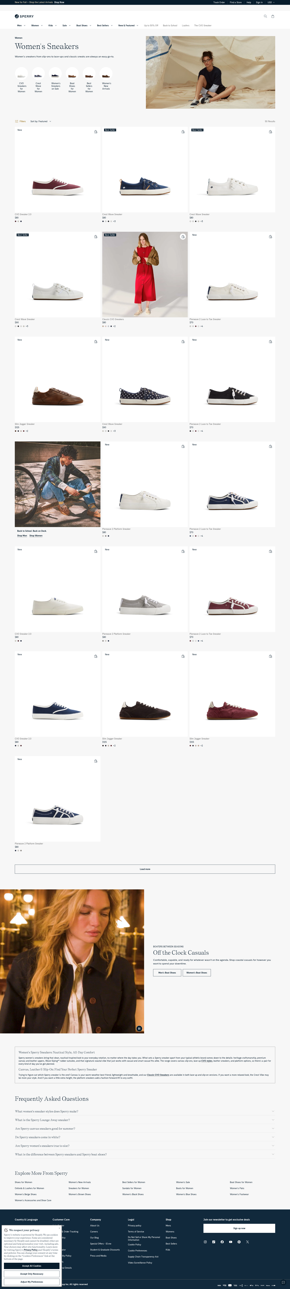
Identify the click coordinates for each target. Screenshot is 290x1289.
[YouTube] (230, 1242)
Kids (50, 25)
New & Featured (126, 25)
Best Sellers (103, 25)
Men (19, 25)
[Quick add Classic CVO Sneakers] (183, 237)
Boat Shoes (81, 25)
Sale (65, 25)
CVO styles (206, 1061)
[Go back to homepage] (24, 16)
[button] (272, 16)
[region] (32, 1256)
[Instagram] (205, 1242)
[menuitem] (24, 25)
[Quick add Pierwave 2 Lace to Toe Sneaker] (270, 237)
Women (35, 25)
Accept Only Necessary (31, 1274)
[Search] (265, 16)
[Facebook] (222, 1242)
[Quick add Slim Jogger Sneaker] (96, 341)
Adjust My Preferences (32, 1282)
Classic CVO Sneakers (158, 1075)
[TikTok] (214, 1242)
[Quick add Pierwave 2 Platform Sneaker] (183, 446)
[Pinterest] (239, 1242)
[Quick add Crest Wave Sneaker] (183, 132)
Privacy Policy (30, 1250)
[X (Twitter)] (247, 1242)
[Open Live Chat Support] (283, 1282)
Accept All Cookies (31, 1266)
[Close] (59, 1228)
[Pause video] (139, 1029)
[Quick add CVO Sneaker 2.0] (96, 132)
